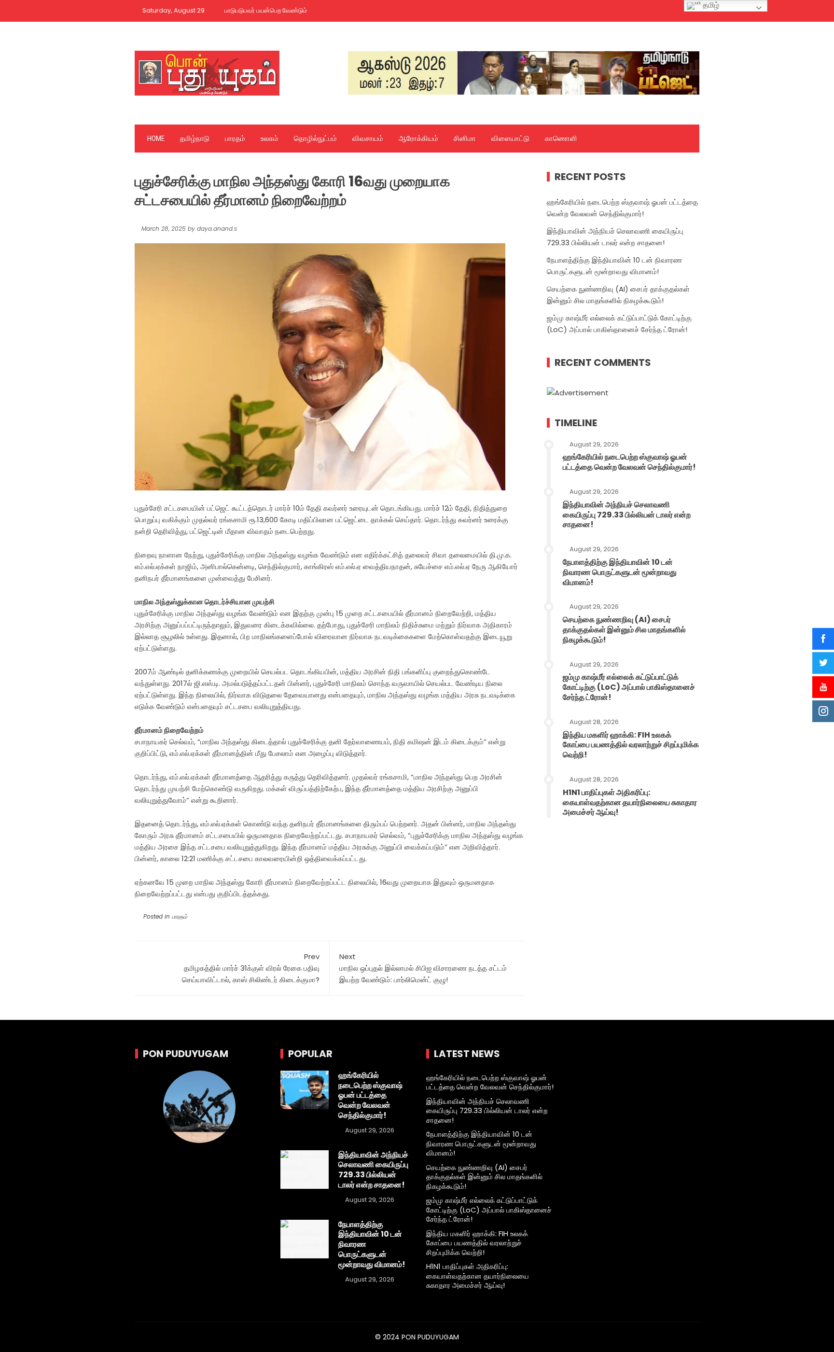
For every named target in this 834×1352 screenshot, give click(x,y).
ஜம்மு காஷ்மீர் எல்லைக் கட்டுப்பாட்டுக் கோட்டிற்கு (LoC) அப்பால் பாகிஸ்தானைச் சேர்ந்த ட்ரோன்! (629, 687)
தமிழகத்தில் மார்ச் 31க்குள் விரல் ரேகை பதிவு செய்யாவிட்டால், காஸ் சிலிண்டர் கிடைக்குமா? (251, 968)
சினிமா (465, 138)
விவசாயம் (367, 138)
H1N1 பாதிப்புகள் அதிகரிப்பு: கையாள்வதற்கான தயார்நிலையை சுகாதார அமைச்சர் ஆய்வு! (630, 802)
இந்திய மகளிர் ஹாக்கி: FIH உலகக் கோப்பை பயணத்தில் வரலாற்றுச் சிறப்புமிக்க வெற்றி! (631, 745)
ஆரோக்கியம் (418, 138)
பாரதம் (235, 138)
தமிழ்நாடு (194, 138)
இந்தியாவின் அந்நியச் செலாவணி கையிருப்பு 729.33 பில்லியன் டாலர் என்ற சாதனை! (627, 514)
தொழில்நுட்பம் (315, 138)
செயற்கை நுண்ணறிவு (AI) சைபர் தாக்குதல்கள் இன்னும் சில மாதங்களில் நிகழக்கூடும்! (624, 629)
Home (156, 138)
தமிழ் (710, 5)
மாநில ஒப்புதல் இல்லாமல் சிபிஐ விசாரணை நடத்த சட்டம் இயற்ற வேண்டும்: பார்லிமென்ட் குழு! (423, 968)
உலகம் (269, 138)
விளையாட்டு (510, 138)
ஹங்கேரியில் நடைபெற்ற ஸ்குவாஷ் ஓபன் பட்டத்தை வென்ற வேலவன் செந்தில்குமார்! (629, 462)
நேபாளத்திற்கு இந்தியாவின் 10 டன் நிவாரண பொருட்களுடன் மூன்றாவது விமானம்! (620, 572)
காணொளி (561, 138)
